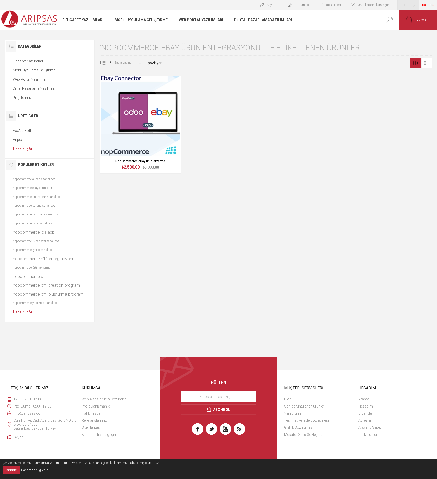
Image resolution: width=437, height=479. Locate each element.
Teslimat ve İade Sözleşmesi (306, 420)
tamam (11, 470)
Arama (363, 399)
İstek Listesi (367, 435)
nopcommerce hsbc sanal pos (32, 223)
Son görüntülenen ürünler (304, 406)
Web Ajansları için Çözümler (104, 399)
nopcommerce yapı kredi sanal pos (35, 303)
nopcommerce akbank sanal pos (34, 179)
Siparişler (365, 413)
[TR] (424, 5)
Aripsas (19, 140)
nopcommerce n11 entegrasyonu (43, 258)
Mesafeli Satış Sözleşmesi (304, 435)
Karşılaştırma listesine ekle (152, 160)
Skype (18, 437)
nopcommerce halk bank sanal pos (36, 214)
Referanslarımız (94, 420)
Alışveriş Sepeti (370, 427)
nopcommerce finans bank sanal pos (37, 197)
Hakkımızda (91, 413)
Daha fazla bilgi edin (34, 470)
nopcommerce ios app (33, 232)
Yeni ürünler (293, 413)
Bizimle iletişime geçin (99, 435)
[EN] (432, 5)
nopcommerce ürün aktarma (31, 267)
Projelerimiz (22, 97)
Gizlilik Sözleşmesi (298, 427)
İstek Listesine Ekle (140, 160)
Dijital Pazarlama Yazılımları (35, 88)
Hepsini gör (22, 149)
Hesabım (365, 406)
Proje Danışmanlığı (96, 406)
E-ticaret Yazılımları (28, 61)
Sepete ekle (129, 160)
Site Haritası (91, 427)
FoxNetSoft (22, 131)
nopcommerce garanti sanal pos (34, 205)
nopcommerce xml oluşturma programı (48, 294)
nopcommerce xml (30, 276)
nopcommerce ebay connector (32, 188)
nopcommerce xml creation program (46, 285)
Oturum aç (301, 5)
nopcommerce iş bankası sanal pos (36, 241)
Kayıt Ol (272, 5)
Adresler (365, 420)
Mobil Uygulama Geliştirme (34, 70)
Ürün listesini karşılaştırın (374, 5)
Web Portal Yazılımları (30, 79)
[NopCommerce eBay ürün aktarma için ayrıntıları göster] (140, 124)
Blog (287, 399)
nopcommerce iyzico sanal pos (33, 250)
